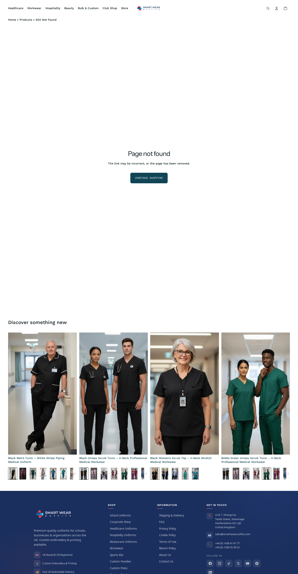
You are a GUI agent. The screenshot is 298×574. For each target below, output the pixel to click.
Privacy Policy (167, 528)
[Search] (268, 8)
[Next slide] (71, 393)
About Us (165, 555)
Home (12, 19)
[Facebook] (210, 563)
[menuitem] (124, 8)
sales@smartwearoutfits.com (232, 534)
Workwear (116, 548)
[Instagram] (219, 563)
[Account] (276, 8)
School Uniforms (120, 515)
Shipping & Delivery (171, 515)
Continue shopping (149, 177)
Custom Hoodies (120, 561)
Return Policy (167, 548)
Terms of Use (167, 542)
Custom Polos (118, 568)
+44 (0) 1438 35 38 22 (227, 547)
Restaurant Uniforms (123, 542)
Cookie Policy (167, 535)
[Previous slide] (14, 393)
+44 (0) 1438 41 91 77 (227, 543)
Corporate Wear (120, 522)
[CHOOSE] (70, 448)
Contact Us (166, 561)
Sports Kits (116, 555)
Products (25, 19)
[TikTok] (229, 563)
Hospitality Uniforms (123, 535)
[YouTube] (247, 563)
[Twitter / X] (238, 563)
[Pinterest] (256, 563)
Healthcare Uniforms (123, 528)
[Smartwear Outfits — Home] (54, 514)
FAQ (162, 522)
